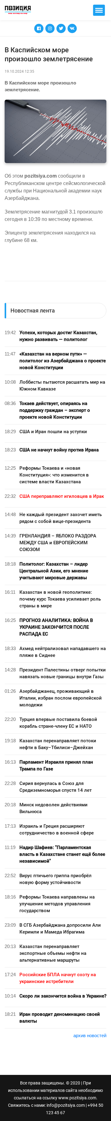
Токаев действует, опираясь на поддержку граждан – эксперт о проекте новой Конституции (54, 410)
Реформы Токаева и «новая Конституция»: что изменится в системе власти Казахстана (54, 475)
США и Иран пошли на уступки (53, 431)
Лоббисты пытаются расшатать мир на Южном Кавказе (62, 385)
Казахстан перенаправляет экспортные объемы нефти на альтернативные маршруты (52, 953)
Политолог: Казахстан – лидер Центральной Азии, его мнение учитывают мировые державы (53, 570)
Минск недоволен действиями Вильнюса (53, 808)
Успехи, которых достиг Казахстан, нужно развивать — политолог (58, 336)
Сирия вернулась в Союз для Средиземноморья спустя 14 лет (55, 787)
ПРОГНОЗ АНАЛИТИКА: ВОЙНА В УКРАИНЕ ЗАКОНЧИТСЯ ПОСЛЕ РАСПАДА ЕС (56, 627)
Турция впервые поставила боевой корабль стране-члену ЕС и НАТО (58, 723)
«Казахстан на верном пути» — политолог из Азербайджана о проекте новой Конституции (62, 360)
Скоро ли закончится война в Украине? (62, 996)
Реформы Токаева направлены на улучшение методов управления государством (57, 903)
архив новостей (89, 1035)
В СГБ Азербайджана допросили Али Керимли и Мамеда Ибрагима (60, 928)
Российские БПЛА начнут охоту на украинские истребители (57, 978)
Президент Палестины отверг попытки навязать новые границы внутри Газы (62, 673)
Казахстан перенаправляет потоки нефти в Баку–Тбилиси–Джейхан (57, 744)
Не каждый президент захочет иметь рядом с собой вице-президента (60, 518)
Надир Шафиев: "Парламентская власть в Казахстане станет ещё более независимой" (62, 854)
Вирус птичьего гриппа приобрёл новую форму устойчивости (55, 879)
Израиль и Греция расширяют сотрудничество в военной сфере (56, 829)
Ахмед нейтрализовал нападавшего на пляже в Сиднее (62, 652)
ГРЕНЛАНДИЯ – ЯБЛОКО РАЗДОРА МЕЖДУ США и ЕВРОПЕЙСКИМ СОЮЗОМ (57, 542)
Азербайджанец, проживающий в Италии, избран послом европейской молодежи (60, 698)
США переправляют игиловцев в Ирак (61, 496)
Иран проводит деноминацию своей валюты (59, 1017)
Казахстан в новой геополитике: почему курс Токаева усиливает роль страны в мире (60, 599)
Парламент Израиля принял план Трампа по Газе (56, 765)
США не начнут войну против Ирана (59, 450)
